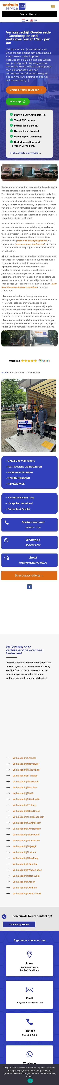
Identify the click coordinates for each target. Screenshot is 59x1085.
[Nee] (55, 1074)
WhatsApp (32, 540)
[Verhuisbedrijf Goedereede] (28, 451)
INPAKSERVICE (16, 483)
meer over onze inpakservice (30, 244)
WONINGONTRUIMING (20, 472)
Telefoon (29, 1030)
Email (33, 557)
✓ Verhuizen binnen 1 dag (19, 497)
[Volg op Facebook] (29, 586)
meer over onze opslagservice (32, 240)
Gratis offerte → (29, 14)
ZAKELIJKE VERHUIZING (21, 460)
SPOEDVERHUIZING (19, 478)
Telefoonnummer (33, 522)
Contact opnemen (19, 924)
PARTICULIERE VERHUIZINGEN (25, 466)
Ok (30, 1081)
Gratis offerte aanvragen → (25, 153)
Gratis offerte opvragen (24, 89)
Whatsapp (16, 101)
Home (4, 372)
